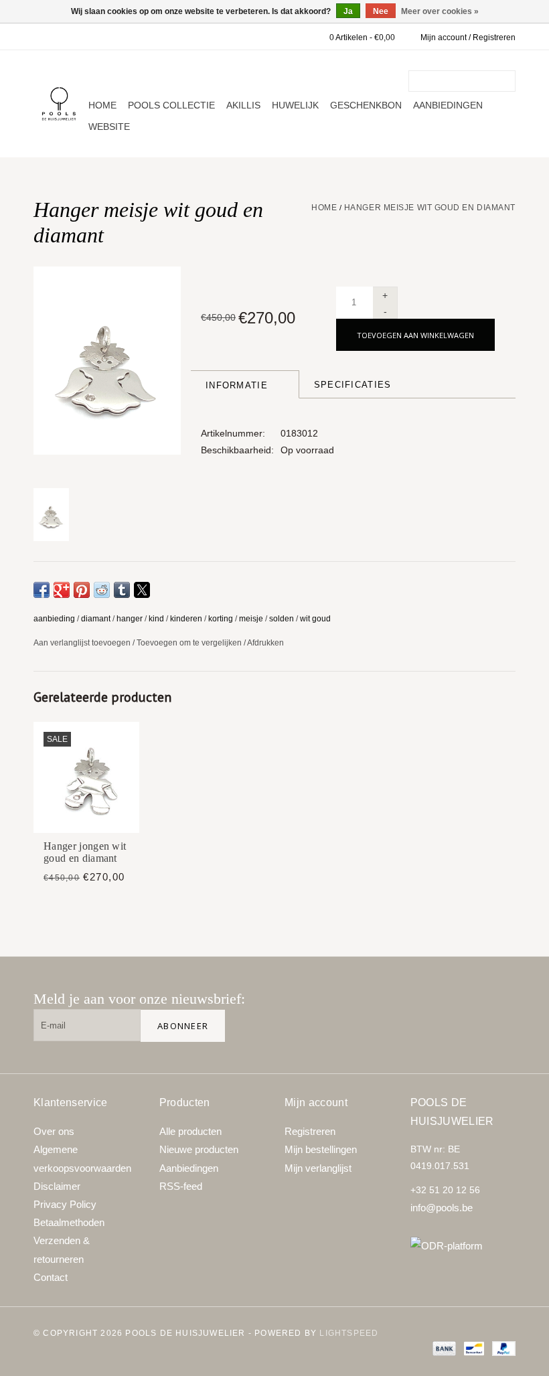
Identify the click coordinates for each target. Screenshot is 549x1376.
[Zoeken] (507, 81)
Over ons (53, 1131)
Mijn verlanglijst (318, 1168)
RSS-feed (180, 1186)
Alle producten (190, 1131)
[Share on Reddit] (102, 590)
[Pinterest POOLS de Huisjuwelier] (457, 1004)
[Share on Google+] (62, 590)
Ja (348, 11)
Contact (50, 1277)
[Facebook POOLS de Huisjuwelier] (414, 1004)
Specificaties (353, 385)
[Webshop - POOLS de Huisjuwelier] (58, 103)
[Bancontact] (472, 1348)
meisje (251, 618)
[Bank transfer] (443, 1348)
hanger (129, 618)
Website (109, 126)
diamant (95, 618)
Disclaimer (56, 1186)
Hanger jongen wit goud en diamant (85, 852)
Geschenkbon (366, 105)
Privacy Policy (64, 1204)
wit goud (315, 618)
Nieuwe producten (198, 1149)
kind (156, 618)
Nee (380, 11)
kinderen (186, 618)
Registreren (310, 1131)
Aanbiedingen (448, 105)
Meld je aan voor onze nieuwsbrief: (139, 999)
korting (220, 618)
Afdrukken (265, 642)
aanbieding (54, 618)
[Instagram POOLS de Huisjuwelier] (499, 1004)
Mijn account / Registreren (468, 37)
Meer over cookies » (440, 11)
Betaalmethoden (68, 1222)
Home (102, 105)
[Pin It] (82, 590)
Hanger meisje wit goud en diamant (430, 207)
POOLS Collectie (171, 105)
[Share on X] (142, 590)
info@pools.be (441, 1207)
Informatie (237, 385)
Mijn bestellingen (321, 1149)
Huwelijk (295, 105)
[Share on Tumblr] (122, 590)
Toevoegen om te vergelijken (190, 642)
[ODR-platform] (463, 1246)
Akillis (243, 105)
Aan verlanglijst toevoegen (83, 642)
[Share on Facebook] (41, 590)
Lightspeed (348, 1333)
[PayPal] (501, 1348)
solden (281, 618)
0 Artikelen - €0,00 (362, 37)
